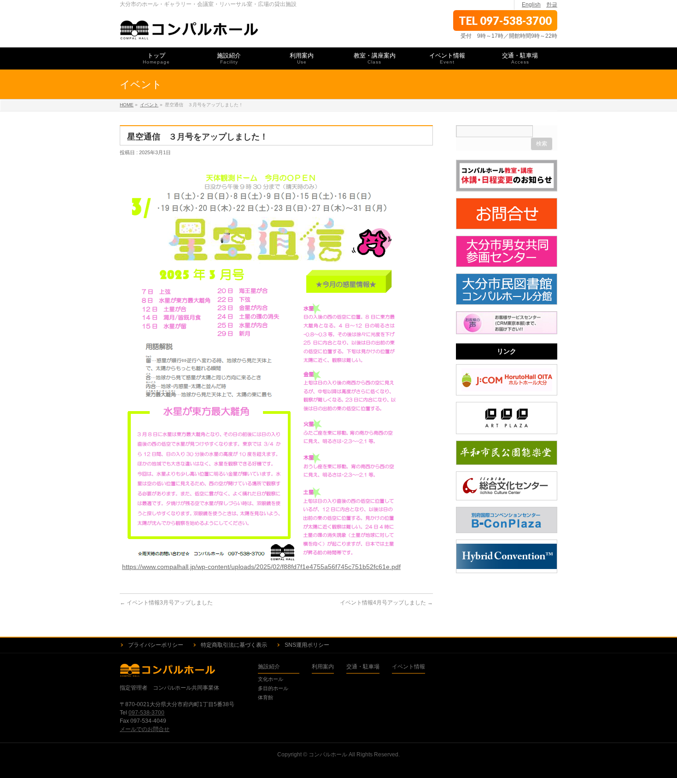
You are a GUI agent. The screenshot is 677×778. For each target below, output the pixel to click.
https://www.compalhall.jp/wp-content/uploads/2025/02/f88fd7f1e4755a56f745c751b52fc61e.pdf (261, 566)
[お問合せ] (506, 213)
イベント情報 (408, 667)
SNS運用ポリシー (307, 645)
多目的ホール (273, 688)
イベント (149, 104)
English (531, 4)
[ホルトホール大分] (506, 379)
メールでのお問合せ (144, 729)
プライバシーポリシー (155, 645)
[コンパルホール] (189, 30)
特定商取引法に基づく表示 (234, 645)
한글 (551, 4)
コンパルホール (328, 754)
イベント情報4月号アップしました (386, 602)
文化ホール (270, 679)
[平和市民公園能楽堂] (506, 453)
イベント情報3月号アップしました (166, 602)
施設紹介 (269, 667)
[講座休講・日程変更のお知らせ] (506, 176)
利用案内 (323, 667)
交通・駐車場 (362, 667)
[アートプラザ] (506, 418)
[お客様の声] (506, 322)
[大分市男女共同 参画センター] (506, 251)
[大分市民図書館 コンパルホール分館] (506, 289)
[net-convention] (506, 557)
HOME (127, 104)
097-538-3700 (146, 712)
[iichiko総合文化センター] (506, 485)
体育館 (265, 697)
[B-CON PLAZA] (506, 520)
